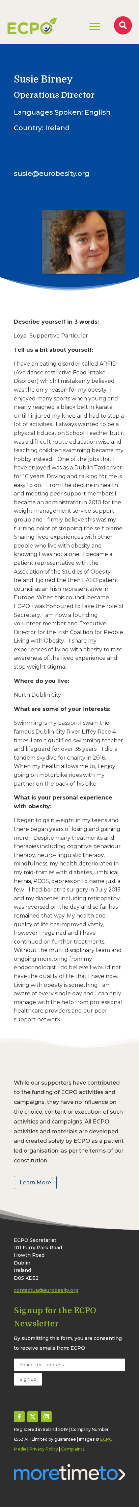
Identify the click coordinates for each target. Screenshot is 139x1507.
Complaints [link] (72, 1449)
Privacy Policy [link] (43, 1449)
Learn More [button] (35, 1182)
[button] (19, 1416)
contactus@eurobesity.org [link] (46, 1290)
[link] (32, 26)
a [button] (94, 27)
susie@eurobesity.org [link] (51, 173)
